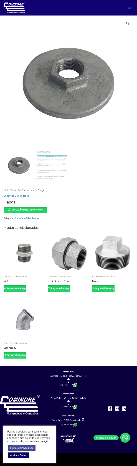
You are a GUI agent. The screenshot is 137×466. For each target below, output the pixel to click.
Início (6, 190)
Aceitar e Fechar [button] (18, 455)
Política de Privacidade (21, 448)
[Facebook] (110, 408)
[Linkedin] (124, 408)
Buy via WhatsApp (16, 288)
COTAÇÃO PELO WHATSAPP (27, 209)
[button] (128, 23)
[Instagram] (117, 408)
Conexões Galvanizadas (23, 190)
